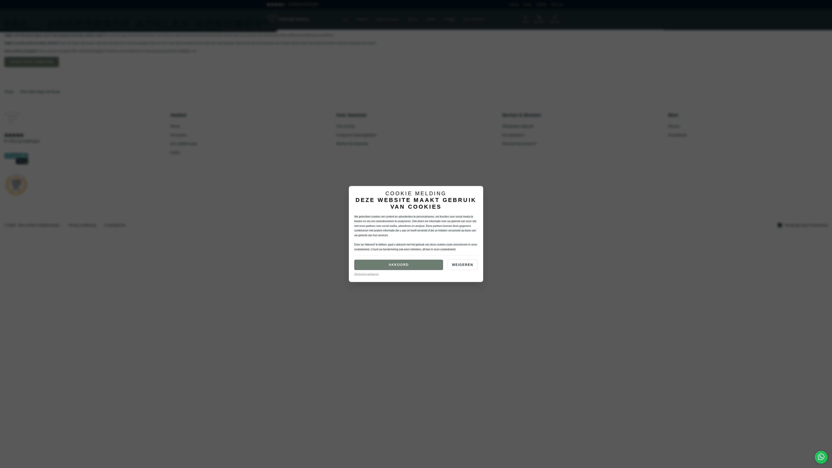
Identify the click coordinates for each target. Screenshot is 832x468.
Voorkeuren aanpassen (366, 274)
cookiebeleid (361, 249)
